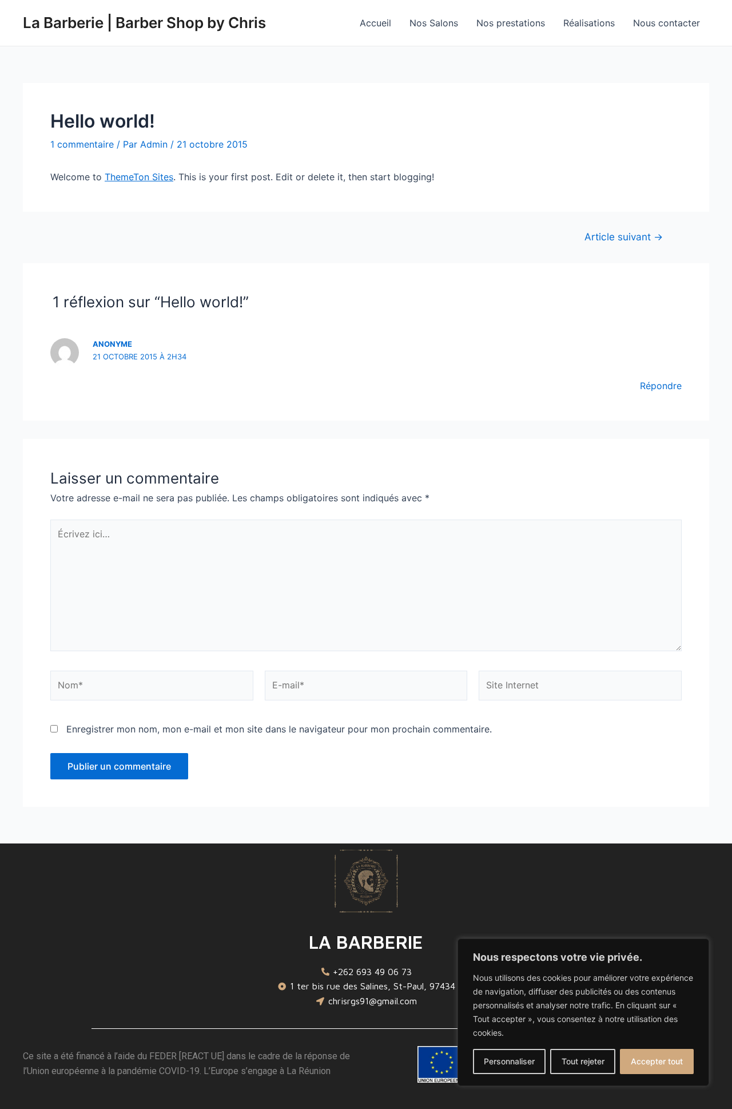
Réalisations (589, 23)
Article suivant (623, 236)
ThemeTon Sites (139, 177)
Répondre (661, 385)
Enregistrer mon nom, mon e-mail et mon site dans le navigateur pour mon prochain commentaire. (279, 729)
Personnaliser (509, 1061)
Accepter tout (657, 1061)
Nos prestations (510, 23)
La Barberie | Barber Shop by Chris (144, 22)
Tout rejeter (583, 1061)
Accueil (375, 23)
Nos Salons (433, 23)
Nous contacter (666, 23)
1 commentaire (82, 144)
